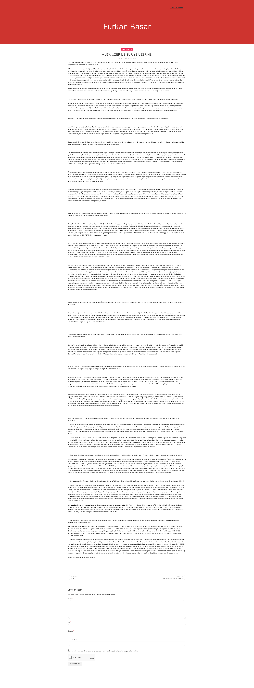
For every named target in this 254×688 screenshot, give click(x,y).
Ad (69, 622)
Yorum (70, 598)
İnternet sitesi (72, 640)
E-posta (71, 631)
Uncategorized (129, 33)
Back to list (127, 578)
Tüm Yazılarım (176, 7)
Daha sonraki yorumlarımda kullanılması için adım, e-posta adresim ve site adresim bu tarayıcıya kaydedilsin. (103, 651)
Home (121, 33)
